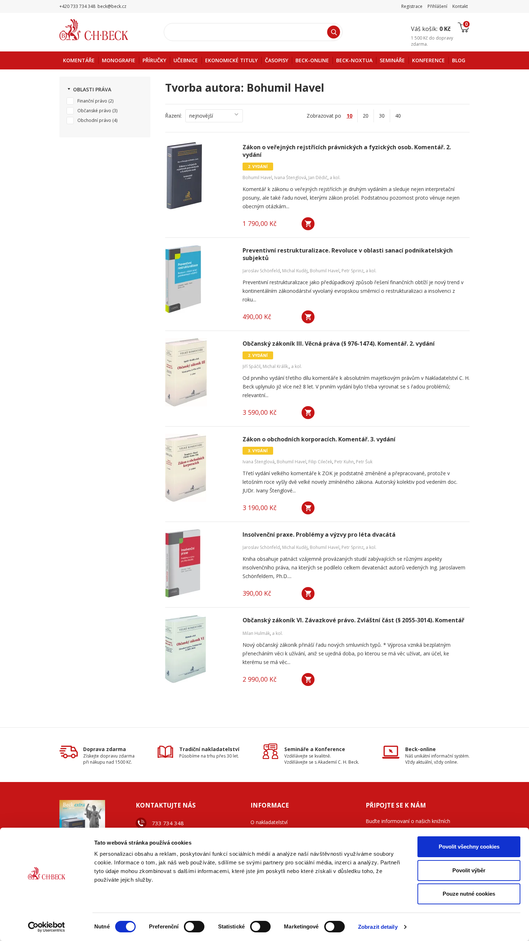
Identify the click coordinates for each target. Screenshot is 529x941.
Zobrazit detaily (378, 927)
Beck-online (420, 749)
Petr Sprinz (352, 271)
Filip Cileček (320, 462)
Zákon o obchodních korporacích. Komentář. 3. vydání (319, 439)
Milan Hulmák (256, 633)
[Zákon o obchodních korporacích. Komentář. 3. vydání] (199, 468)
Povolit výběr (468, 870)
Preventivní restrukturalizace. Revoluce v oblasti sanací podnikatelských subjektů (348, 254)
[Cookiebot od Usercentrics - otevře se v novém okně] (46, 927)
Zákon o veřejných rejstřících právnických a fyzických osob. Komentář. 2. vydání (347, 151)
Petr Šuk (364, 462)
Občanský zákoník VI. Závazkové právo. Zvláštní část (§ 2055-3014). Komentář (353, 620)
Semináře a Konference (314, 749)
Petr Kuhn (344, 462)
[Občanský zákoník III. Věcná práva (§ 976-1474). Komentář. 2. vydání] (199, 372)
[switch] (194, 926)
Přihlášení (437, 6)
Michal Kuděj (295, 271)
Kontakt (460, 6)
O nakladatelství (269, 822)
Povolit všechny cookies (469, 847)
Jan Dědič (317, 177)
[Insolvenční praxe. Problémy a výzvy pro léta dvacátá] (199, 563)
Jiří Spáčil (252, 366)
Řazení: (173, 115)
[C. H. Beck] (103, 29)
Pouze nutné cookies (469, 894)
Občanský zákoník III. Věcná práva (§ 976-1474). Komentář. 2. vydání (339, 343)
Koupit (308, 223)
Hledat (333, 32)
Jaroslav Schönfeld (261, 271)
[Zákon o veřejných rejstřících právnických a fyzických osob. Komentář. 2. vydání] (199, 176)
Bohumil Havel (257, 177)
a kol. (335, 177)
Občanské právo (94, 111)
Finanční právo (92, 101)
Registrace (411, 6)
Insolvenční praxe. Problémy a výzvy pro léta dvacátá (319, 534)
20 (366, 115)
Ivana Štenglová (290, 177)
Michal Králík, (276, 366)
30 (382, 115)
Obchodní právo (94, 120)
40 (398, 115)
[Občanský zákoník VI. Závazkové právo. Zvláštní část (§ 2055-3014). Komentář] (199, 649)
